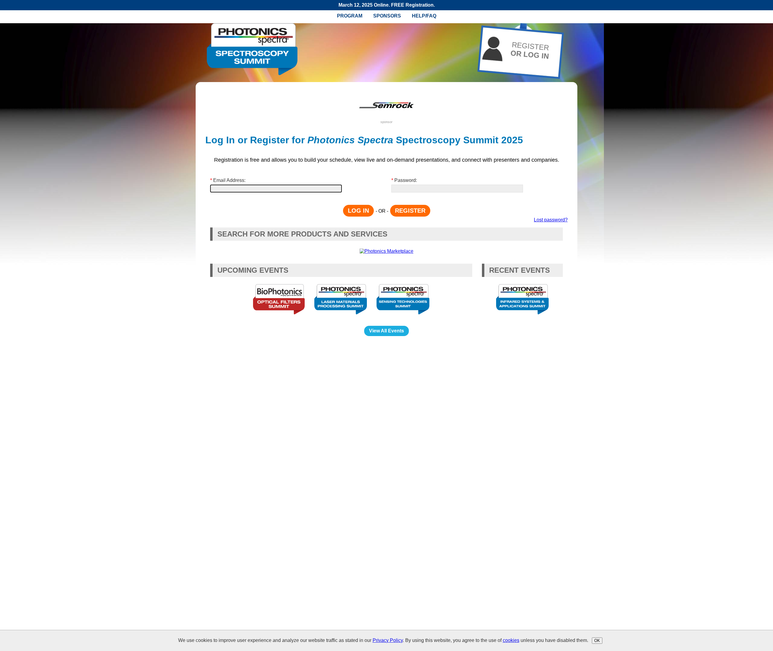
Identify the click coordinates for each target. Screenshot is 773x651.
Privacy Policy (388, 640)
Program (349, 15)
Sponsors (387, 15)
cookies (511, 640)
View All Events (386, 330)
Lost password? (551, 219)
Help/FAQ (424, 15)
